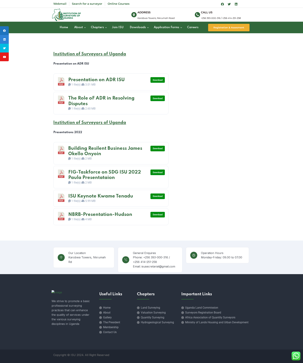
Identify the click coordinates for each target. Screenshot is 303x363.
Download (158, 80)
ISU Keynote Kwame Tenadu (100, 196)
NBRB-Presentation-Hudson (100, 214)
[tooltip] (4, 30)
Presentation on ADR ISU (96, 79)
